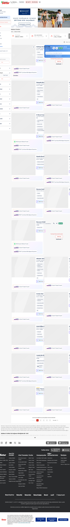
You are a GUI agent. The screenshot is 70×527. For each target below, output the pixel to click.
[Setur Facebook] (6, 444)
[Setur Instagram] (2, 444)
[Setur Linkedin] (20, 444)
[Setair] (46, 495)
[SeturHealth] (60, 495)
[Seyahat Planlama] (39, 2)
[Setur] (6, 3)
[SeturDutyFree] (9, 495)
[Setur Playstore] (64, 444)
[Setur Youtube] (11, 444)
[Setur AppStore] (52, 444)
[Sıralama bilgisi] (64, 42)
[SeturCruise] (37, 495)
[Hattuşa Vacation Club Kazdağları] (24, 55)
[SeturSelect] (52, 495)
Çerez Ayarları (3, 483)
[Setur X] (15, 444)
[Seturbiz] (19, 495)
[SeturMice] (28, 495)
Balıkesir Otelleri (17, 31)
